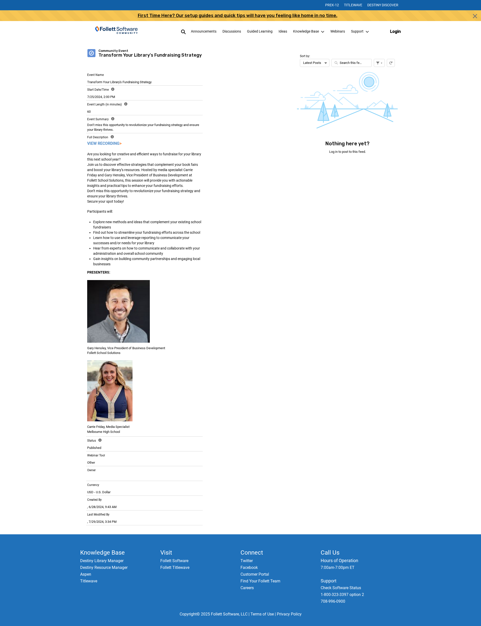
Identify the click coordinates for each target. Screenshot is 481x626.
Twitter (247, 560)
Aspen (85, 574)
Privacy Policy (289, 614)
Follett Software (174, 560)
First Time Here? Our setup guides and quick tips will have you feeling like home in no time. (237, 15)
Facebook (249, 567)
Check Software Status (341, 587)
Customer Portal (255, 574)
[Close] (475, 16)
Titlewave (353, 5)
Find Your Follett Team (260, 581)
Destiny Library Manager (102, 560)
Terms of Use (262, 614)
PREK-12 (332, 5)
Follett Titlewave (174, 567)
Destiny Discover (382, 5)
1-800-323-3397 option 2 (342, 594)
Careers (247, 587)
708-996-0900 (333, 601)
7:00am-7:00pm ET (337, 567)
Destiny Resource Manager (104, 567)
